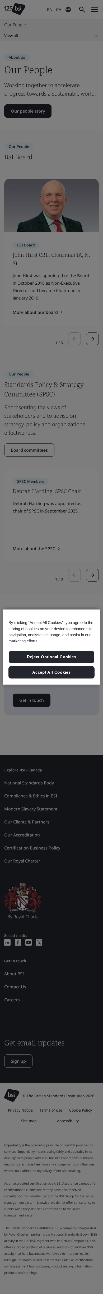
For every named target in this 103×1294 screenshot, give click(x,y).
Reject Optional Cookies (51, 657)
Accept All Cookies (51, 672)
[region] (52, 647)
